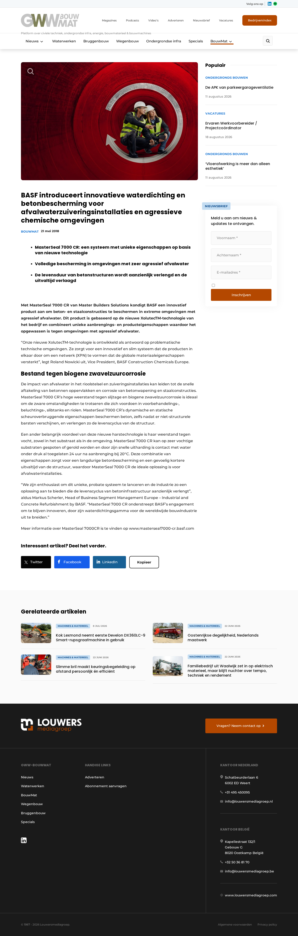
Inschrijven (241, 295)
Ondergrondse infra (163, 41)
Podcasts (132, 20)
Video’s (153, 20)
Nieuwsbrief (201, 20)
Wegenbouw (127, 41)
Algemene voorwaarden (235, 924)
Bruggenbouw (96, 41)
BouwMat (218, 41)
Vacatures (226, 20)
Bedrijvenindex (259, 20)
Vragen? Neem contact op (239, 726)
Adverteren (176, 20)
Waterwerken (64, 41)
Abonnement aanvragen (106, 786)
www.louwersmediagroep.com (251, 895)
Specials (196, 41)
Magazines (109, 20)
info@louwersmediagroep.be (249, 871)
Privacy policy (267, 924)
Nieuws (32, 41)
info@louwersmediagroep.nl (249, 801)
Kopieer (144, 562)
